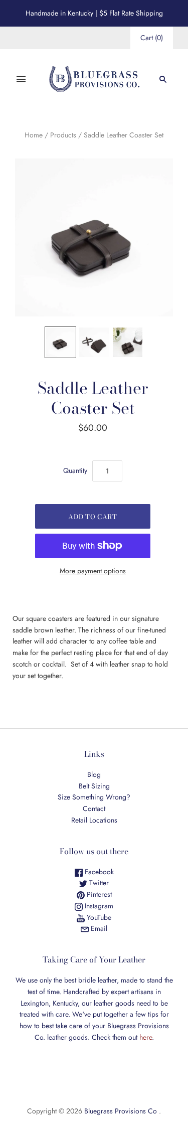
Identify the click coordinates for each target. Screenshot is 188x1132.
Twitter (98, 883)
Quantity (75, 470)
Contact (94, 808)
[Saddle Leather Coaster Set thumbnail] (60, 342)
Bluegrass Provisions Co (120, 1111)
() (151, 38)
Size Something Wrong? (94, 797)
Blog (94, 774)
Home (34, 135)
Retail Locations (94, 820)
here (145, 1037)
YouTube (98, 917)
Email (98, 928)
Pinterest (98, 894)
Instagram (98, 906)
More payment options (93, 571)
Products (63, 135)
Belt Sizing (94, 786)
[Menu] (21, 79)
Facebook (98, 872)
